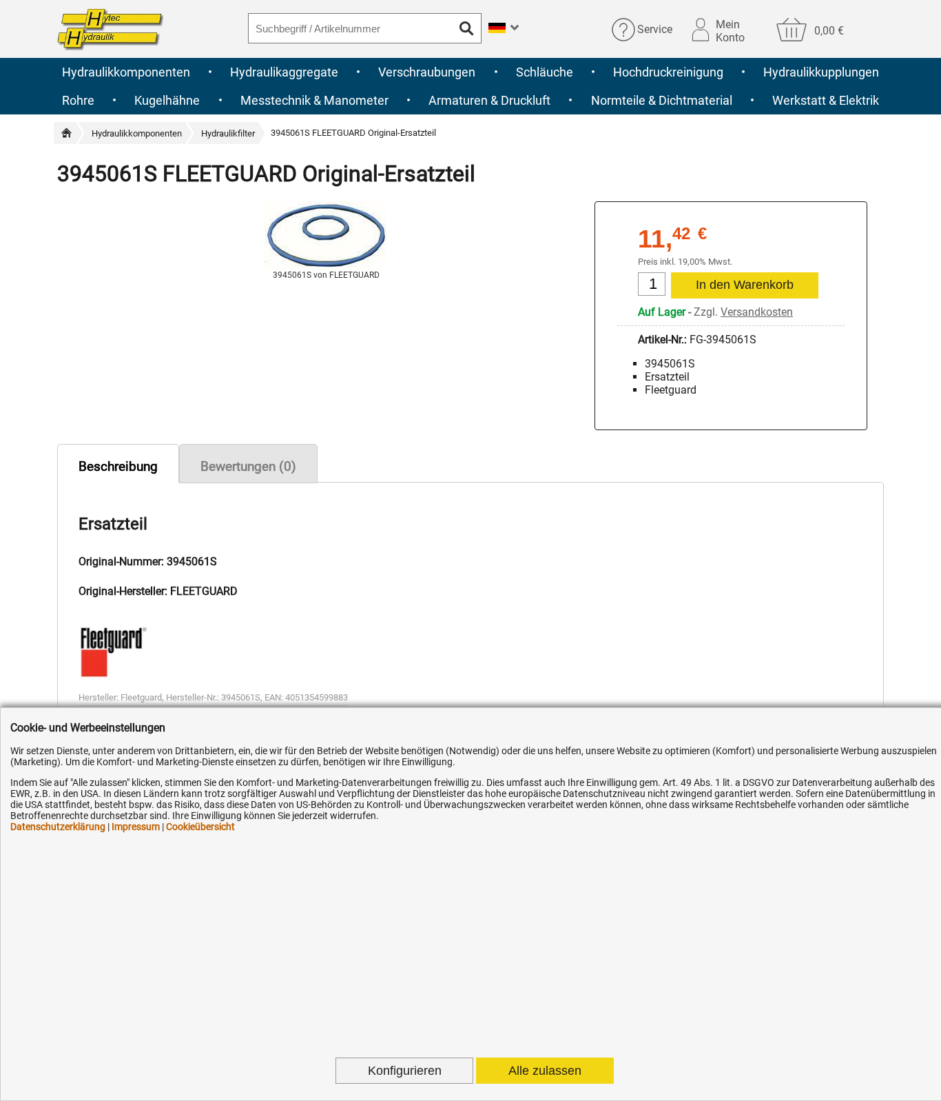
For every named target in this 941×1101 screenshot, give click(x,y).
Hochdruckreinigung (668, 72)
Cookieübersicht (200, 826)
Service (654, 29)
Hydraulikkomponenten (126, 72)
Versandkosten (757, 312)
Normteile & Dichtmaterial (661, 100)
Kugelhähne (167, 100)
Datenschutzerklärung (57, 826)
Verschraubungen (426, 72)
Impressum (136, 826)
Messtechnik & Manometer (314, 100)
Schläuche (544, 72)
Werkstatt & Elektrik (825, 100)
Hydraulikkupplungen (821, 72)
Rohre (78, 100)
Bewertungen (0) (248, 466)
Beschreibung (118, 466)
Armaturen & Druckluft (489, 100)
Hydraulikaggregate (284, 72)
